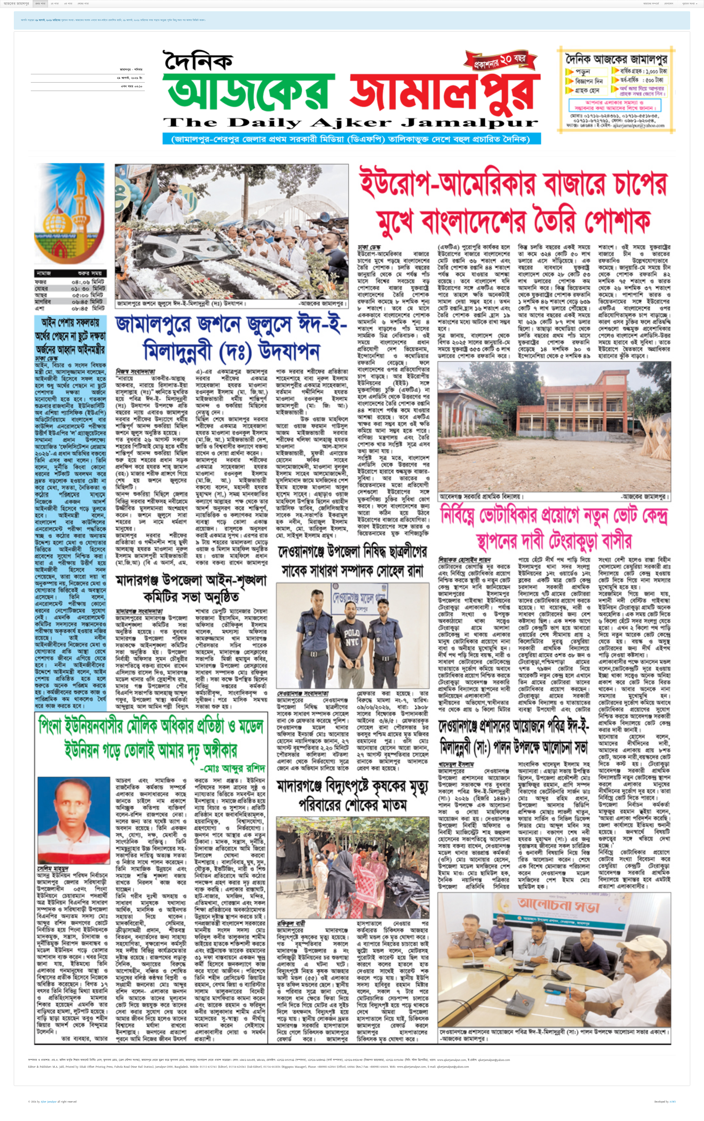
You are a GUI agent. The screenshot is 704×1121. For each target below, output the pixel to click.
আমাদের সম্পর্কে (651, 4)
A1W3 (673, 1102)
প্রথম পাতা (40, 4)
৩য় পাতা (68, 4)
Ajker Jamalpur (49, 1102)
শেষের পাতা (83, 4)
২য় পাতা (55, 4)
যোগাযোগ (668, 4)
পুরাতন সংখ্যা (689, 4)
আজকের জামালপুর (16, 3)
